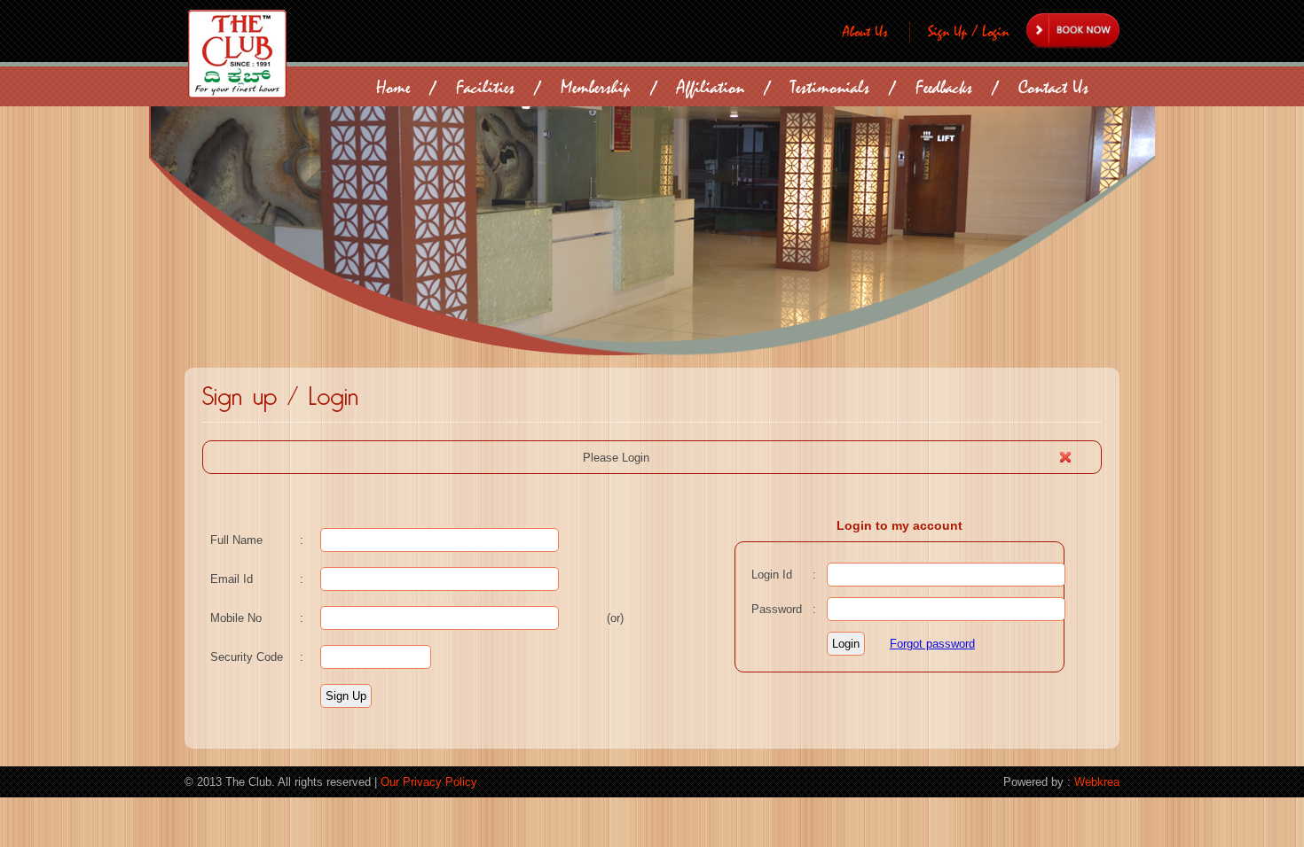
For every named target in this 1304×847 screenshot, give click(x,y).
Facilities (485, 87)
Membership (596, 87)
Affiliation (710, 87)
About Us (865, 32)
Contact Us (1053, 87)
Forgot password (932, 643)
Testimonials (829, 87)
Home (393, 87)
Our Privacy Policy (429, 782)
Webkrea (1096, 782)
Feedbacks (943, 87)
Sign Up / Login (968, 32)
